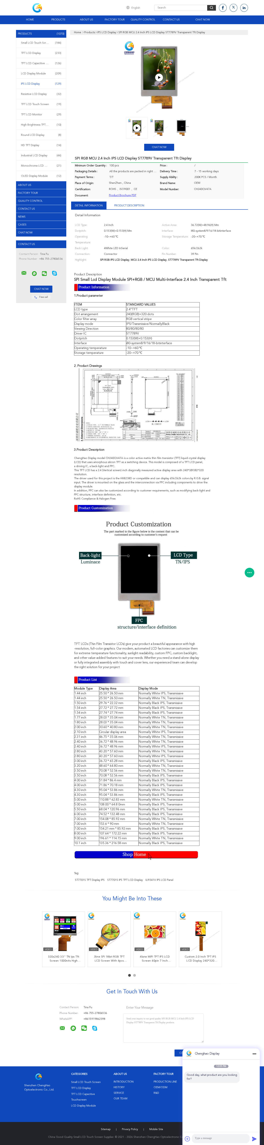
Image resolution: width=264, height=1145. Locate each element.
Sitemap (106, 1129)
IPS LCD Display (41, 84)
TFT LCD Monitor (41, 114)
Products (58, 19)
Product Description (129, 205)
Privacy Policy (130, 1129)
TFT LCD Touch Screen (41, 104)
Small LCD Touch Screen (41, 43)
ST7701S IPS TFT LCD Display (125, 880)
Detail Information (89, 205)
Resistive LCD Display (41, 94)
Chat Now (202, 19)
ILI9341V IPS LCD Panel (159, 880)
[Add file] (187, 1139)
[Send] (254, 1139)
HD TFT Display (41, 145)
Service (119, 1093)
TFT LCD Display (41, 53)
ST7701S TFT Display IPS (90, 880)
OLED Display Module (41, 176)
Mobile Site (156, 1129)
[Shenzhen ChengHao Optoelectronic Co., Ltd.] (24, 273)
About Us (86, 19)
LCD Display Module (41, 73)
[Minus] (254, 1053)
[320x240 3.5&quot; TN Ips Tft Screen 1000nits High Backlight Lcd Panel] (63, 933)
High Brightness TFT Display (41, 124)
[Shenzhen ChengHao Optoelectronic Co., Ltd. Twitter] (233, 8)
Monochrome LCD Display (41, 165)
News (22, 216)
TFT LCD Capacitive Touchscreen (41, 63)
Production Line (165, 1081)
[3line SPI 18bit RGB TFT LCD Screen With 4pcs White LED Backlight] (109, 933)
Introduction (124, 1081)
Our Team (120, 1098)
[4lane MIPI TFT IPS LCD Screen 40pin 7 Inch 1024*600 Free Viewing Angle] (155, 933)
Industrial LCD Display (41, 155)
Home (30, 19)
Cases (22, 224)
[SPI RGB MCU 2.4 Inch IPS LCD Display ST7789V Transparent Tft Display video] (159, 77)
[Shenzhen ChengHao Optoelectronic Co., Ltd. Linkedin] (244, 8)
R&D (156, 1093)
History (119, 1087)
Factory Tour (115, 19)
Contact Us (171, 19)
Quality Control (143, 19)
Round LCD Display (41, 135)
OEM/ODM (160, 1087)
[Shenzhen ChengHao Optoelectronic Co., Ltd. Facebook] (223, 8)
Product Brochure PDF (122, 195)
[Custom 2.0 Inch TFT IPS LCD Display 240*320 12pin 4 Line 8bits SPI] (200, 933)
